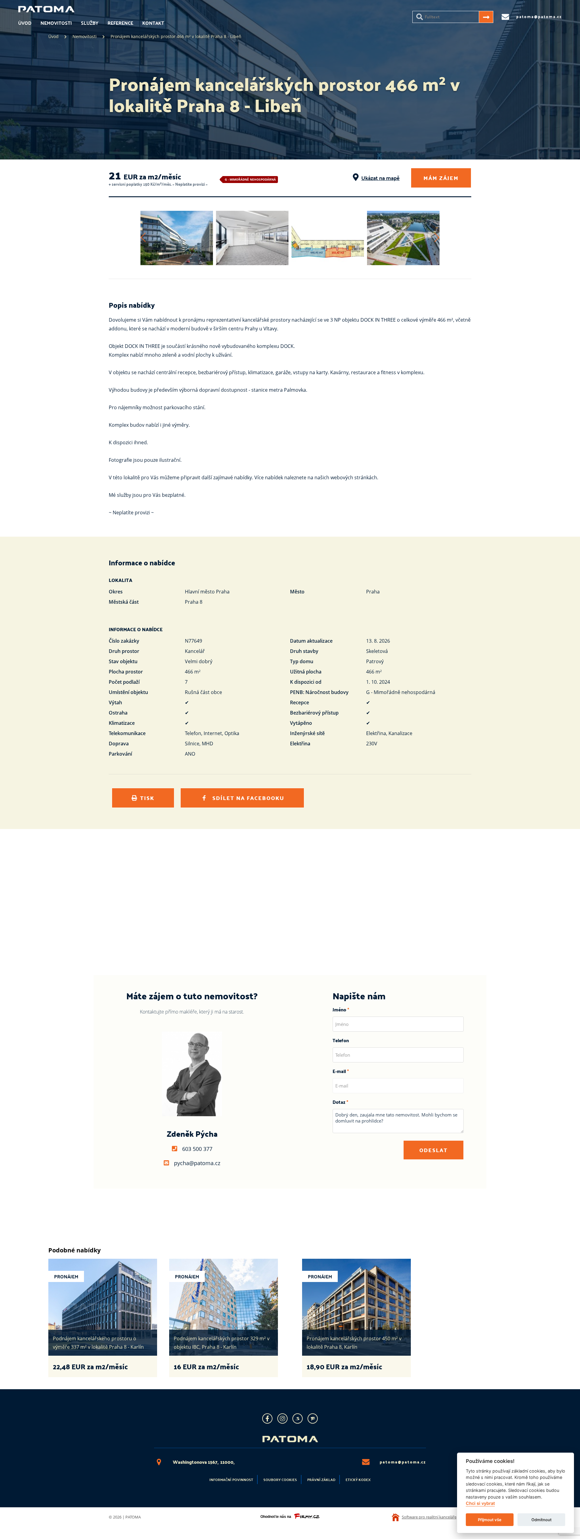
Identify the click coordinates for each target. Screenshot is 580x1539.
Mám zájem (441, 178)
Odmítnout (541, 1519)
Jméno (339, 1009)
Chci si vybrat (480, 1503)
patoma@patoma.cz (403, 1461)
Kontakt (153, 22)
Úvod (24, 22)
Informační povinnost (231, 1479)
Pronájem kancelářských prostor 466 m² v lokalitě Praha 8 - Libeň (176, 36)
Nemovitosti (56, 22)
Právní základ (321, 1479)
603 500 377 (197, 1148)
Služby (89, 22)
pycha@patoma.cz (197, 1163)
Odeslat (433, 1150)
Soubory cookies (280, 1479)
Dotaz (339, 1102)
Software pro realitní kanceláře (429, 1517)
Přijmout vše (489, 1519)
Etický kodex (358, 1479)
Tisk (147, 798)
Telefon (341, 1040)
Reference (120, 22)
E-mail (339, 1071)
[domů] (46, 11)
